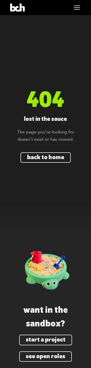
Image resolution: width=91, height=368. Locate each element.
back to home (45, 157)
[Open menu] (77, 8)
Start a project (45, 340)
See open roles (45, 356)
